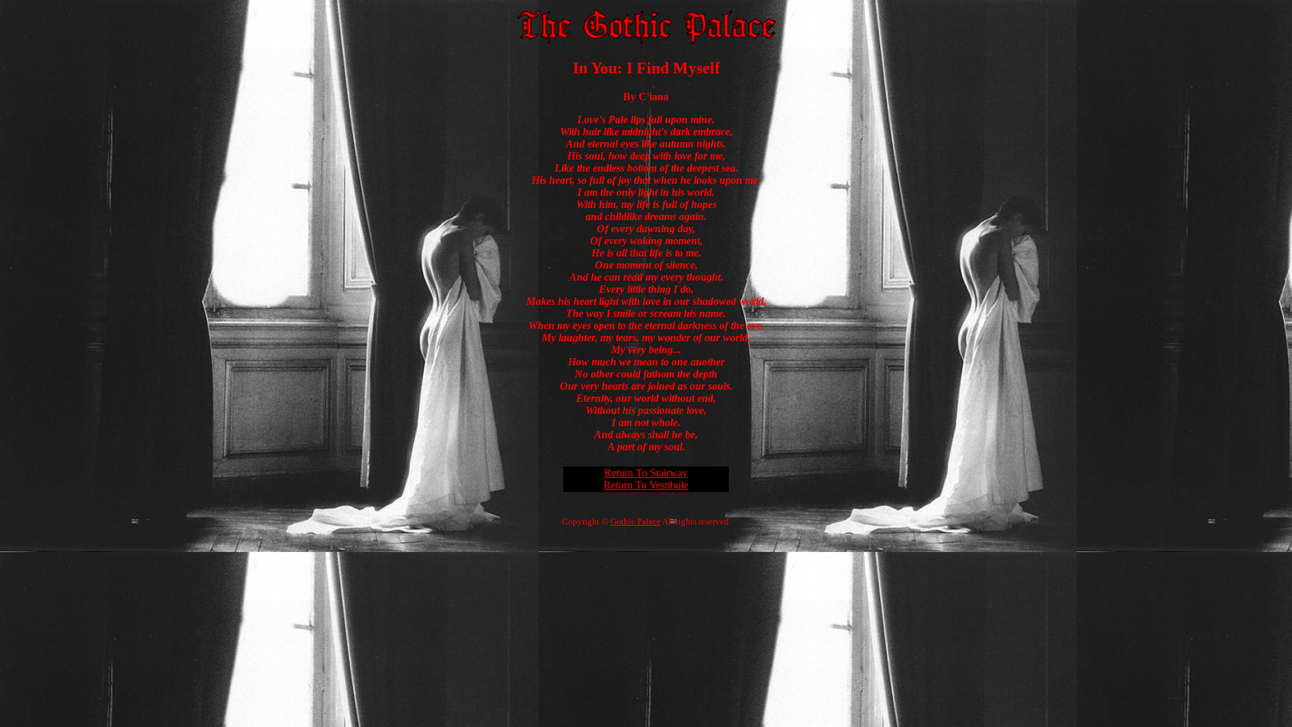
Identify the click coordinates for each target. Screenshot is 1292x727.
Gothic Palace (635, 521)
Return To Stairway (646, 473)
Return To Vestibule (646, 485)
